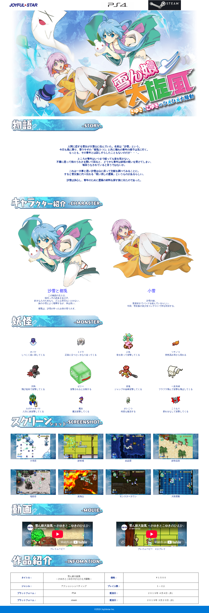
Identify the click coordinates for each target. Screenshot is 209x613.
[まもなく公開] (117, 5)
